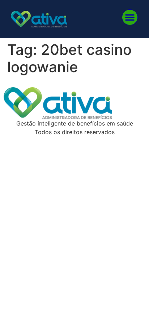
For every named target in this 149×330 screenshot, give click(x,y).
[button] (130, 17)
